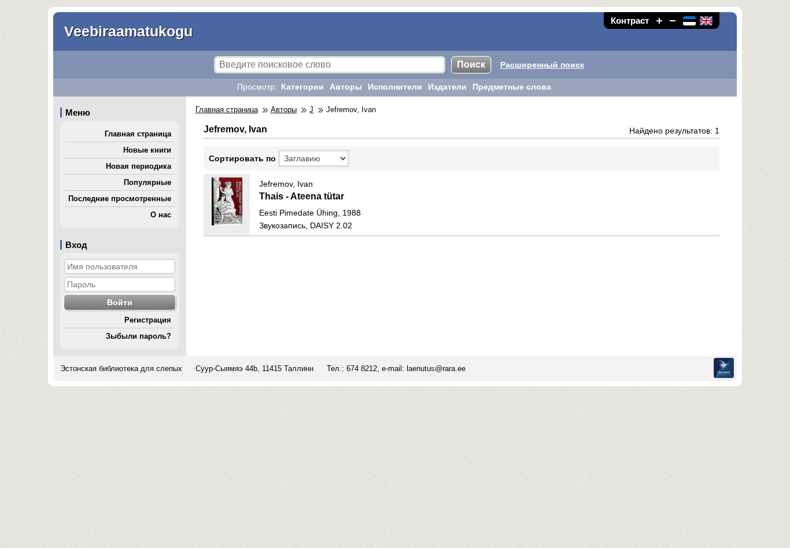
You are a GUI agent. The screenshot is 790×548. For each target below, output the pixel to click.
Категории (302, 86)
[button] (659, 20)
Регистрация (147, 320)
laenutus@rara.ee (436, 368)
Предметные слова (511, 86)
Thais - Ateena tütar (301, 196)
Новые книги (147, 150)
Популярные (147, 182)
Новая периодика (138, 166)
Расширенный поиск (542, 64)
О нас (160, 214)
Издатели (447, 86)
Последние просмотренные (119, 198)
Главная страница (138, 133)
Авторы (346, 86)
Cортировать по (242, 158)
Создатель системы (724, 368)
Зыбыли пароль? (138, 336)
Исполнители (395, 86)
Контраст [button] (630, 20)
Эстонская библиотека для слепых (121, 368)
